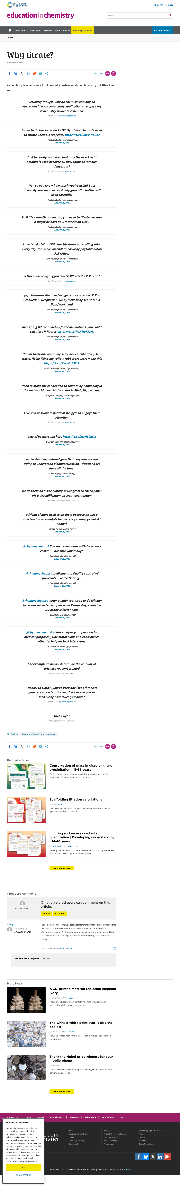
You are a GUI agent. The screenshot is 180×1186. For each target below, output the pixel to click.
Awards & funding (110, 1140)
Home (71, 1130)
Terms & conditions (146, 1144)
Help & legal (73, 1144)
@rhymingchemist (67, 115)
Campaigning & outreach (78, 1134)
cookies (127, 1169)
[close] (116, 68)
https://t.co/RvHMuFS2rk (76, 331)
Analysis (14, 734)
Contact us (12, 1117)
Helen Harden (58, 846)
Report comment (65, 948)
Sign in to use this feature (102, 68)
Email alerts (108, 1117)
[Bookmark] (113, 73)
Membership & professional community (154, 1130)
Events (71, 1137)
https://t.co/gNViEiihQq (79, 437)
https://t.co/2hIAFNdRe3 (82, 135)
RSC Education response (26, 958)
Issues (40, 1117)
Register (158, 5)
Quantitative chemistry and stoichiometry (38, 734)
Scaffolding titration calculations (76, 799)
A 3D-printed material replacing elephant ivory (83, 991)
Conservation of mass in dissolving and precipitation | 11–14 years (81, 767)
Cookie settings (23, 1175)
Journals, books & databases (115, 1134)
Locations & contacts (112, 1137)
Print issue (90, 1117)
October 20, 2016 (62, 142)
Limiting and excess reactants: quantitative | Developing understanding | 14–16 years (82, 837)
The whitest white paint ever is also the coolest (81, 1025)
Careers (142, 1137)
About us (74, 1117)
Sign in (46, 913)
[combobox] (139, 15)
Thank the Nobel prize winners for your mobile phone (81, 1059)
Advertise (142, 1140)
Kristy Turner (57, 804)
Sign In (169, 5)
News (10, 37)
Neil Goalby (72, 846)
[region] (23, 1151)
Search (170, 15)
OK (23, 1167)
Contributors (57, 1117)
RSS (122, 1117)
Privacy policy (109, 1144)
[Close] (41, 1122)
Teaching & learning (76, 1140)
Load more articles (62, 868)
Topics (27, 1117)
